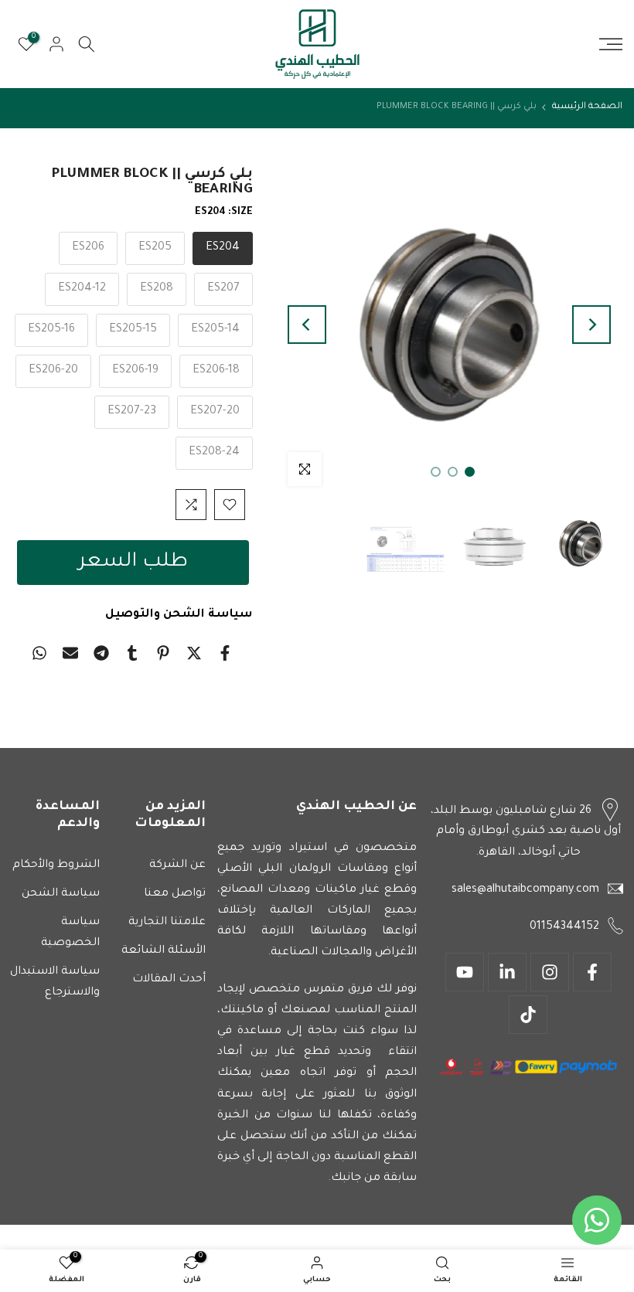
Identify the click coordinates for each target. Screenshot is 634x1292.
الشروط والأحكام (56, 865)
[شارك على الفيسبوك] (225, 653)
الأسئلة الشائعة (163, 951)
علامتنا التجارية (167, 922)
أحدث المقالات (169, 980)
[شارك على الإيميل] (70, 653)
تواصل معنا (175, 894)
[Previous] (591, 324)
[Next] (307, 324)
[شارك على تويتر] (194, 653)
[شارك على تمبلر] (132, 653)
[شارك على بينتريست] (163, 653)
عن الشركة (177, 865)
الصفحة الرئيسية (587, 107)
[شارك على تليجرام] (101, 653)
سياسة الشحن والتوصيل (179, 614)
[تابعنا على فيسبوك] (592, 972)
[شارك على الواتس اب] (39, 653)
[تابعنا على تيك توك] (528, 1014)
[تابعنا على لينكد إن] (507, 972)
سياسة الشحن (61, 894)
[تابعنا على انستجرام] (549, 972)
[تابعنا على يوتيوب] (464, 972)
